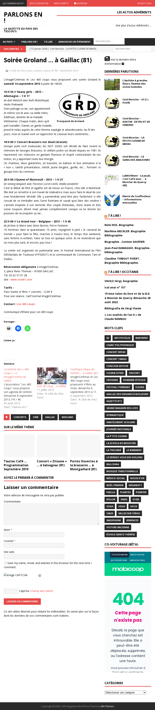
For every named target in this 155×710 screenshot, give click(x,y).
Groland (67, 417)
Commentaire (12, 501)
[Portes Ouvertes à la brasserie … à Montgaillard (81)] (85, 445)
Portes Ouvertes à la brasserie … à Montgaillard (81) (84, 465)
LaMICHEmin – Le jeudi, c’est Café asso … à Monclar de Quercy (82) (136, 180)
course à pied (115, 373)
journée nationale (118, 429)
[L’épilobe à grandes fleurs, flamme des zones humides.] (112, 84)
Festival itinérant (118, 387)
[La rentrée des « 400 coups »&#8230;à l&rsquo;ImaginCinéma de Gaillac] (20, 388)
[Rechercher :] (132, 48)
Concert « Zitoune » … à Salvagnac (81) (52, 463)
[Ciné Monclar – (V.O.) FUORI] (112, 103)
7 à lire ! (114, 216)
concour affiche (117, 366)
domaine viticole (134, 380)
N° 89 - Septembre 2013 (65, 70)
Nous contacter (39, 3)
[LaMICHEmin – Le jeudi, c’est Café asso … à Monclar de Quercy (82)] (112, 179)
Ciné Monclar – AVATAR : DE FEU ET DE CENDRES (136, 122)
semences (132, 520)
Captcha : (24, 590)
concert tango (116, 359)
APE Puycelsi (122, 338)
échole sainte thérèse (120, 534)
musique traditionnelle (122, 471)
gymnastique (115, 415)
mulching (112, 464)
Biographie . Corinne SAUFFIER (125, 242)
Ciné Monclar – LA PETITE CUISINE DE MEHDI (133, 141)
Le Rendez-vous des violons (124, 457)
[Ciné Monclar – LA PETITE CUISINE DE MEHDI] (112, 141)
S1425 (136, 499)
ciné (35, 417)
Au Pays (7, 41)
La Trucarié (113, 450)
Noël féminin (114, 485)
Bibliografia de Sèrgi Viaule (123, 308)
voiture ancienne (117, 527)
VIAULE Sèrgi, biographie (121, 281)
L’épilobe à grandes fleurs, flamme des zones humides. (134, 83)
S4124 (133, 506)
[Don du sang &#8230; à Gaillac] (52, 375)
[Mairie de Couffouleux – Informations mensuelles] (112, 200)
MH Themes (107, 706)
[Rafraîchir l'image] (40, 575)
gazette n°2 (114, 401)
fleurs (140, 387)
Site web (9, 552)
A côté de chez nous (21, 70)
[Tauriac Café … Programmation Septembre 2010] (19, 445)
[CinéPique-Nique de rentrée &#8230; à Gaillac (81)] (87, 386)
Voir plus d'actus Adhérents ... (133, 25)
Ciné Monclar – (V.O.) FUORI (135, 101)
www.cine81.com (21, 279)
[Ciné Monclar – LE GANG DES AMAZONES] (112, 160)
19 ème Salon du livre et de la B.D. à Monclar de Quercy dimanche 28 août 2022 (127, 298)
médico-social (115, 478)
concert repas (115, 352)
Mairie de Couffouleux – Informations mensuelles (136, 199)
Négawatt (135, 485)
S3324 (121, 506)
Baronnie (142, 338)
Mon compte (61, 3)
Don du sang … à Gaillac (52, 386)
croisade (112, 380)
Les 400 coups (26, 304)
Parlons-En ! (29, 41)
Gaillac (50, 417)
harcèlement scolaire (120, 422)
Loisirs (46, 70)
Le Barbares (133, 450)
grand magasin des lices (122, 408)
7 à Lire (48, 41)
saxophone (113, 520)
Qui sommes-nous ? (13, 3)
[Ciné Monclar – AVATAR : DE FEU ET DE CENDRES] (112, 122)
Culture (38, 70)
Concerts (20, 417)
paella (110, 492)
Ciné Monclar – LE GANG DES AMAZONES (136, 158)
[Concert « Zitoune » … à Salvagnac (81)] (52, 445)
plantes (125, 492)
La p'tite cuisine (116, 436)
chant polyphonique (120, 345)
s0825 (124, 499)
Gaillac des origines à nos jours (127, 394)
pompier (141, 492)
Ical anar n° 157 (115, 287)
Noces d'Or (137, 478)
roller (110, 499)
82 (107, 338)
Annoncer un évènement (74, 41)
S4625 (109, 513)
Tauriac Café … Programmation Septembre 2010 (16, 465)
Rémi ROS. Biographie (119, 225)
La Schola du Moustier (121, 443)
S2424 (109, 506)
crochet (134, 373)
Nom (7, 530)
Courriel (9, 541)
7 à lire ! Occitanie (123, 272)
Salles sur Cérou (129, 513)
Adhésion (81, 3)
